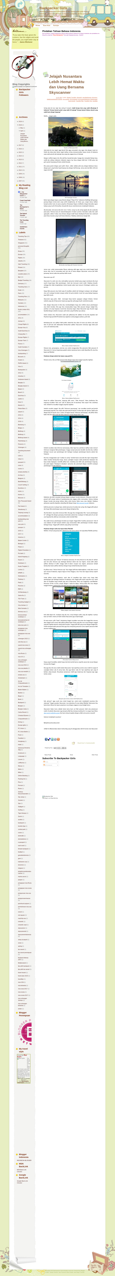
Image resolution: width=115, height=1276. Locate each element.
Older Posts (95, 754)
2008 (20, 177)
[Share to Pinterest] (65, 748)
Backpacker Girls (53, 8)
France (20, 344)
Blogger (83, 1270)
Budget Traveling (23, 280)
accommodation (23, 516)
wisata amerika (23, 472)
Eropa (20, 251)
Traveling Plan (22, 296)
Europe (56, 25)
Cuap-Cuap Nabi (25, 200)
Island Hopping (23, 556)
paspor (20, 880)
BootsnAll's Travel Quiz (23, 1082)
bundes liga (22, 826)
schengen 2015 (23, 638)
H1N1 (20, 491)
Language (21, 756)
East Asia (46, 25)
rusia (19, 465)
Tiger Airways (22, 813)
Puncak (20, 785)
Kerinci (20, 494)
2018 (20, 125)
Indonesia (21, 306)
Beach (20, 392)
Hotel (20, 744)
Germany (21, 283)
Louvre (20, 759)
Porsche (20, 586)
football (20, 852)
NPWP (20, 573)
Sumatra (21, 303)
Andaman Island (23, 379)
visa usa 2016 (22, 665)
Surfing (20, 810)
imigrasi (20, 868)
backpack (21, 823)
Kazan (20, 560)
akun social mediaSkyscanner (52, 713)
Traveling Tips (22, 236)
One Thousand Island (24, 501)
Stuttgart (20, 806)
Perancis (21, 444)
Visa (19, 366)
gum (19, 858)
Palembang (21, 441)
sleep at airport (23, 939)
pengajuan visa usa (24, 633)
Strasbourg (21, 509)
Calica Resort (22, 712)
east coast (21, 845)
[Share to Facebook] (63, 748)
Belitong (20, 431)
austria (20, 819)
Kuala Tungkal (22, 566)
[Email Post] (54, 747)
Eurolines (21, 488)
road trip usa (22, 918)
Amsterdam (21, 678)
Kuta (19, 402)
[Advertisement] (26, 1118)
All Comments (48, 765)
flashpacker (21, 370)
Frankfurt (21, 738)
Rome (20, 788)
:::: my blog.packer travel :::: (23, 193)
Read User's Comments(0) (86, 743)
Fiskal (20, 547)
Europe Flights (22, 337)
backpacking (22, 353)
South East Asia (23, 331)
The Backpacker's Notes (24, 207)
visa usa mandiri (23, 671)
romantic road (22, 925)
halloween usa (22, 862)
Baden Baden (22, 689)
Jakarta (20, 261)
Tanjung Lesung (23, 512)
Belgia (20, 428)
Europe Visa (22, 327)
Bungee (20, 706)
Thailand (21, 239)
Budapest (21, 702)
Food (20, 735)
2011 (20, 166)
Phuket (20, 267)
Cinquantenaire (23, 719)
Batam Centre (22, 540)
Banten (20, 693)
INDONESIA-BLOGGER (24, 1160)
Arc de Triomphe (23, 686)
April (21, 131)
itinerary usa (22, 611)
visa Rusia (21, 653)
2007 (20, 181)
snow (20, 943)
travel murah (22, 972)
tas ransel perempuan (24, 952)
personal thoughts (23, 246)
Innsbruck (21, 753)
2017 (20, 145)
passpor (20, 527)
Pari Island (21, 506)
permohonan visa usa (24, 907)
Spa (19, 803)
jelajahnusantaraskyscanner (54, 99)
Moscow (20, 498)
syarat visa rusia (23, 645)
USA (19, 456)
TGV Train (21, 598)
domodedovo (22, 839)
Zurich (20, 816)
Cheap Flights (22, 324)
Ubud (20, 459)
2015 (20, 152)
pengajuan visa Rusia (24, 883)
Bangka (20, 382)
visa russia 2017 (23, 995)
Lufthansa (21, 763)
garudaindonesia (23, 855)
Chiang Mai (21, 334)
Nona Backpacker (58, 35)
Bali (19, 277)
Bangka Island (22, 386)
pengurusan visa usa (24, 893)
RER (19, 589)
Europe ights (22, 725)
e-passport (21, 842)
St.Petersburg (22, 592)
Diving (20, 722)
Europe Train (22, 340)
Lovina (20, 569)
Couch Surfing (22, 485)
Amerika (20, 376)
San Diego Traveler (79, 1272)
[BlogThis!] (59, 748)
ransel (20, 912)
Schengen (21, 447)
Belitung (20, 434)
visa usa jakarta (23, 668)
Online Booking (23, 775)
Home (38, 25)
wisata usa (21, 675)
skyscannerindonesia (24, 934)
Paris (20, 293)
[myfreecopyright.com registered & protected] (24, 86)
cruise (20, 832)
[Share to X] (61, 748)
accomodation (22, 314)
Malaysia (21, 300)
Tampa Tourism (54, 1272)
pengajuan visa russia (25, 888)
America (20, 537)
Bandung (21, 424)
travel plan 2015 (23, 976)
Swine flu (21, 595)
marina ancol (22, 876)
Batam (20, 389)
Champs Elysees (23, 715)
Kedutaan (21, 563)
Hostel (20, 360)
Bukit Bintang (22, 481)
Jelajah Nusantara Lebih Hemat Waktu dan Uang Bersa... (24, 137)
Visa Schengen (23, 350)
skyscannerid (22, 931)
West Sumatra (22, 608)
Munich (20, 405)
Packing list (21, 779)
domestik (21, 836)
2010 (20, 170)
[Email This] (57, 748)
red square (21, 915)
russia (20, 468)
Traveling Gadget (23, 602)
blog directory (54, 798)
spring (20, 946)
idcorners (21, 865)
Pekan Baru (22, 408)
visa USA (21, 982)
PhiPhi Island (22, 363)
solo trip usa (22, 642)
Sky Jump (21, 797)
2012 (20, 163)
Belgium (20, 478)
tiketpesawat (22, 963)
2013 (20, 159)
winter (20, 1009)
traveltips (21, 979)
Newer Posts (48, 754)
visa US (20, 657)
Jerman (20, 321)
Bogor (20, 696)
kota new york (22, 625)
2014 (20, 156)
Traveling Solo (22, 287)
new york (21, 524)
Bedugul (21, 543)
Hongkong (21, 741)
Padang (20, 579)
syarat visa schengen (24, 648)
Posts (46, 761)
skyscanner (21, 928)
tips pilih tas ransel (24, 969)
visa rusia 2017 (23, 989)
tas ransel (21, 949)
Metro (20, 769)
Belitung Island (23, 437)
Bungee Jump (22, 709)
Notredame (21, 576)
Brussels (21, 356)
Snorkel (20, 800)
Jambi (20, 399)
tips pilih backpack (24, 966)
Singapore (21, 243)
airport (20, 412)
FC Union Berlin (23, 731)
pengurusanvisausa (24, 898)
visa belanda (22, 985)
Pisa (19, 782)
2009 (20, 174)
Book (20, 699)
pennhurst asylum (23, 903)
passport (21, 462)
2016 (20, 149)
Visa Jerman (22, 605)
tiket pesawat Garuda (82, 503)
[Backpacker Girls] (47, 796)
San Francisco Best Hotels (66, 1272)
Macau (20, 766)
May (21, 128)
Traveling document (24, 450)
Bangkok (21, 270)
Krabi (20, 290)
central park (22, 829)
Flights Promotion (23, 550)
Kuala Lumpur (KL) (24, 309)
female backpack (23, 849)
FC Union (21, 728)
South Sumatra (23, 347)
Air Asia (20, 475)
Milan (20, 772)
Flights (20, 258)
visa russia (21, 992)
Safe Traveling (22, 264)
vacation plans (22, 274)
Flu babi (20, 553)
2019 (20, 121)
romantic (21, 921)
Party (20, 582)
